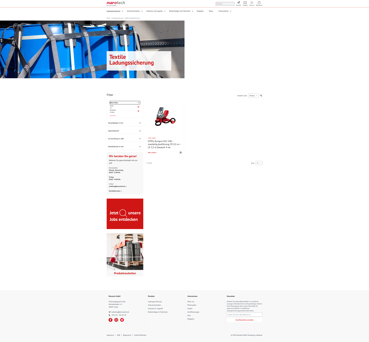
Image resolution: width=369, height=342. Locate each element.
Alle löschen (113, 115)
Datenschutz (127, 335)
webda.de (259, 335)
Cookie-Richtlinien (140, 335)
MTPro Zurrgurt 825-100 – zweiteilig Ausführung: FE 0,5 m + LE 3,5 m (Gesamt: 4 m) (164, 144)
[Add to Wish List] (180, 152)
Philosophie (191, 305)
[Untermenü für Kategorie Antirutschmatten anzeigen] (142, 11)
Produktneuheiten (125, 273)
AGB (118, 335)
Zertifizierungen (193, 312)
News (211, 11)
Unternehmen (223, 11)
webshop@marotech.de (117, 186)
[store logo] (116, 3)
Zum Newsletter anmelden (244, 320)
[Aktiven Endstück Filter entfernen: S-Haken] (138, 111)
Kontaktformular (115, 191)
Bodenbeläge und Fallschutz (179, 11)
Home (108, 18)
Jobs (189, 315)
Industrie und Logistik (154, 11)
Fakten (189, 308)
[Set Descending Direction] (261, 95)
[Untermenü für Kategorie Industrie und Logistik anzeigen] (164, 11)
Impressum (110, 335)
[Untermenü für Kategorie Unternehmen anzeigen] (230, 11)
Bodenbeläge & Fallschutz (158, 312)
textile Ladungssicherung (132, 18)
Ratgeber (200, 11)
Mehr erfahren (152, 152)
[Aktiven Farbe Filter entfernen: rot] (138, 107)
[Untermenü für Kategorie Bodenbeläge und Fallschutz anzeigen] (192, 11)
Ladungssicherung (113, 11)
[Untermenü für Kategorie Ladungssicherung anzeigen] (122, 11)
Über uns (190, 301)
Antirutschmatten (133, 11)
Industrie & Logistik (155, 308)
